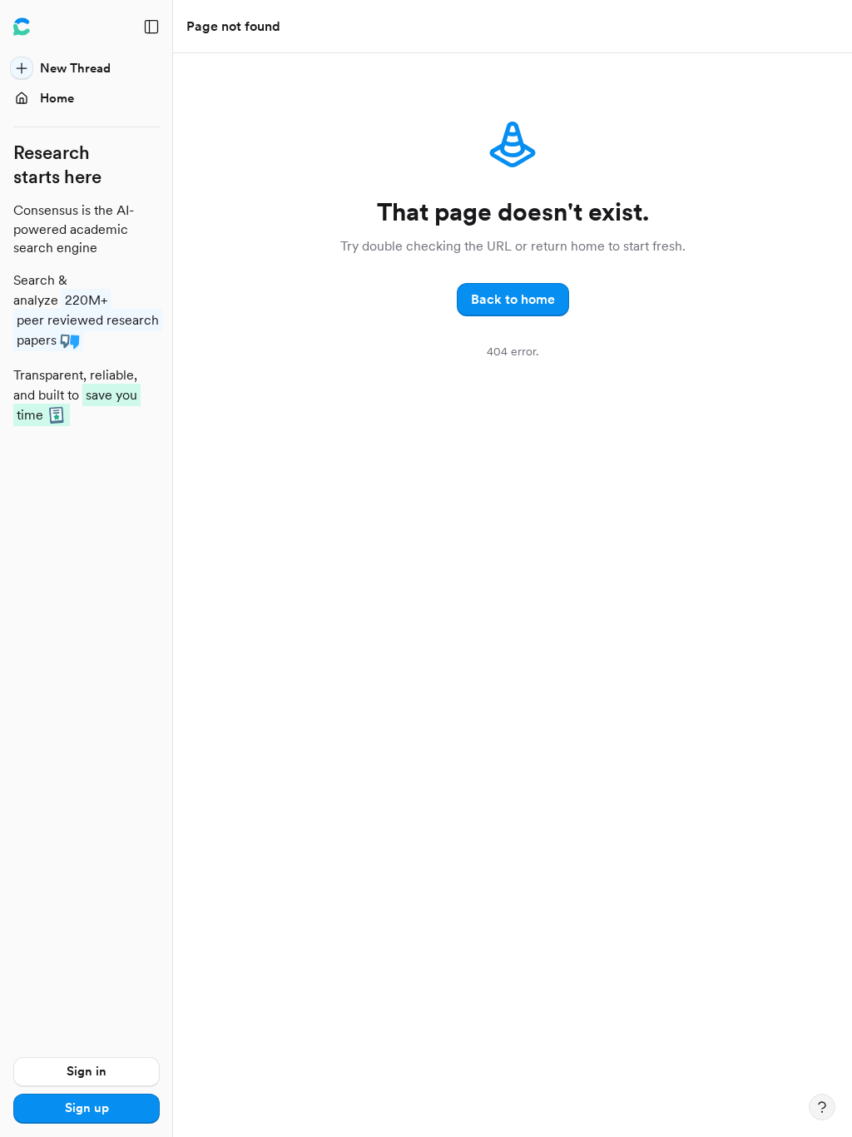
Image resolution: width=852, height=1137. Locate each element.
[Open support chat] (822, 1107)
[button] (513, 299)
